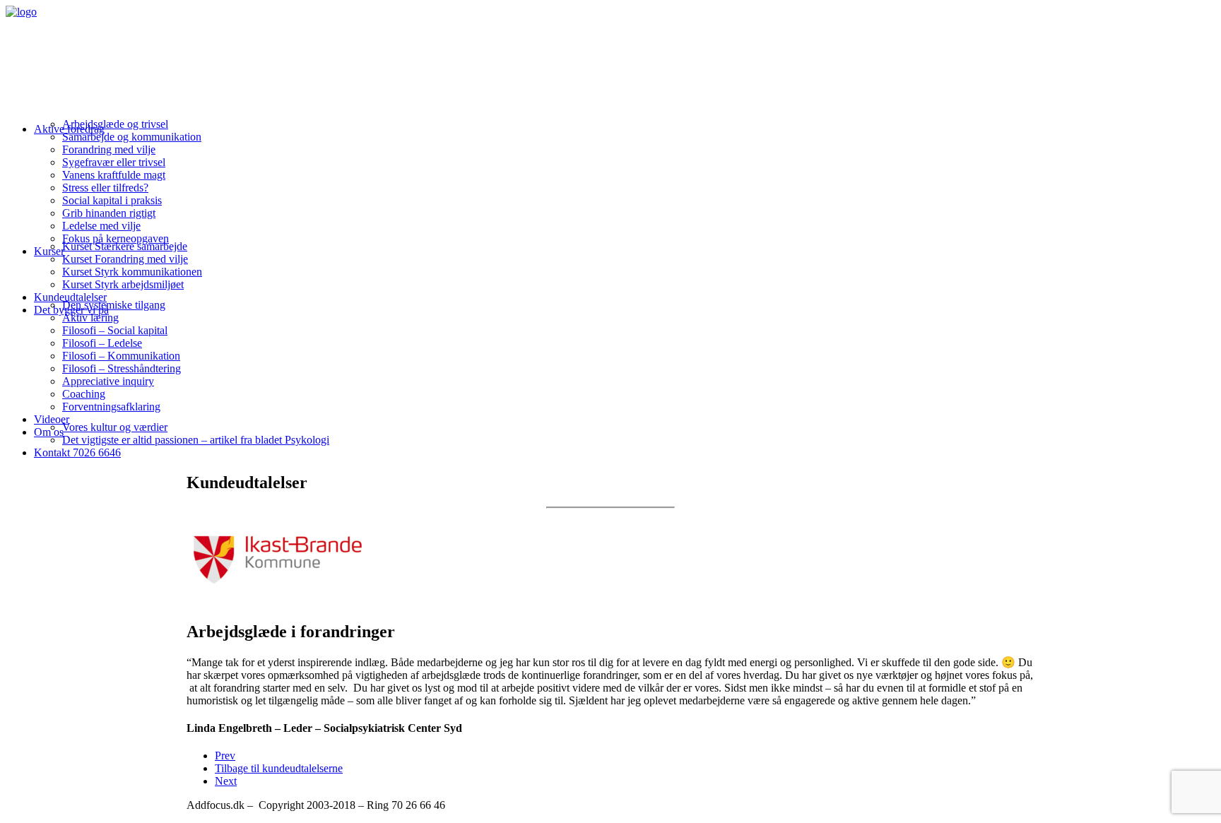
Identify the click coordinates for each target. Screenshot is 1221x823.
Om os (49, 432)
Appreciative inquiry (108, 381)
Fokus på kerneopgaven (115, 238)
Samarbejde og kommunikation (131, 137)
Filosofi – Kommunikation (121, 356)
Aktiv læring (90, 318)
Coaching (83, 394)
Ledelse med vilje (101, 226)
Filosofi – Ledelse (102, 343)
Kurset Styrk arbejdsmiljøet (123, 284)
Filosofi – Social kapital (114, 330)
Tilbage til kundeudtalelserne (279, 768)
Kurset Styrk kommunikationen (132, 272)
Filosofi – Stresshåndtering (121, 368)
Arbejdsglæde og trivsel (115, 124)
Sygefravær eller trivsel (113, 162)
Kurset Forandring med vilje (125, 259)
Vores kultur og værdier (114, 427)
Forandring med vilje (108, 149)
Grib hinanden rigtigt (108, 213)
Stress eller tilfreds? (105, 188)
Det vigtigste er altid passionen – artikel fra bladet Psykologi (195, 440)
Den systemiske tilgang (113, 305)
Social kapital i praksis (112, 200)
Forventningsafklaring (111, 407)
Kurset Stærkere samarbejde (124, 246)
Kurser (49, 251)
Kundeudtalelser (70, 297)
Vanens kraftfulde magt (113, 175)
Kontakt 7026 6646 (77, 452)
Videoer (51, 419)
